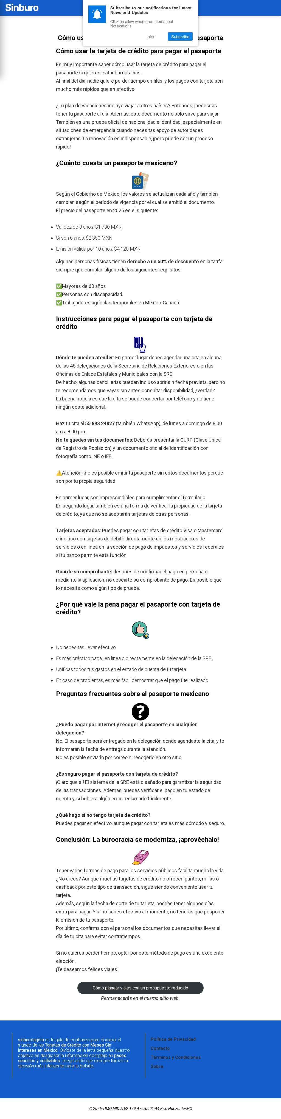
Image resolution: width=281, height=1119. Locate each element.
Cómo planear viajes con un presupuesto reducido (140, 988)
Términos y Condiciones (176, 1057)
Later (149, 36)
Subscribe (180, 36)
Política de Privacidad (173, 1039)
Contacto (160, 1048)
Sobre (157, 1066)
